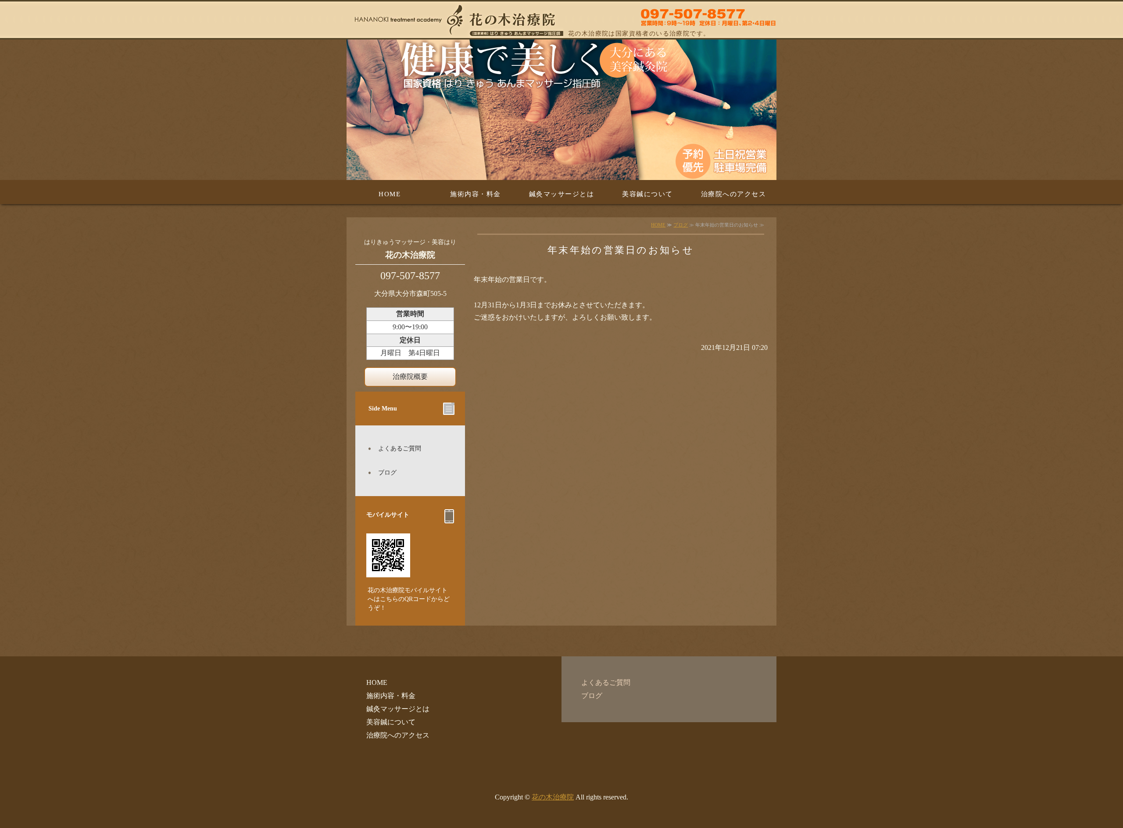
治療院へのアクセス (733, 194)
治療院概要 (410, 376)
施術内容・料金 (475, 194)
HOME (390, 194)
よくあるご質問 (399, 448)
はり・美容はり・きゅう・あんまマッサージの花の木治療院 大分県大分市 (561, 20)
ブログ (680, 224)
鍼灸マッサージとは (561, 194)
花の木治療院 (553, 797)
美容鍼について (647, 194)
